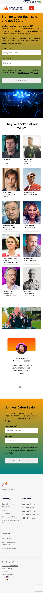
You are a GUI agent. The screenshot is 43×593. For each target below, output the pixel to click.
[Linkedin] (3, 562)
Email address (7, 48)
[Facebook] (10, 562)
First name (6, 59)
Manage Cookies (8, 574)
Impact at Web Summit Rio (10, 521)
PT (38, 2)
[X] (6, 562)
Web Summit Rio (28, 507)
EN (33, 2)
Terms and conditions (10, 566)
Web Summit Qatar (29, 511)
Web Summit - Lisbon (29, 504)
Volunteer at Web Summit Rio (8, 543)
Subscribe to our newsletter (8, 505)
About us (5, 510)
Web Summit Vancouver (30, 514)
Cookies (5, 571)
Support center (7, 539)
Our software (6, 513)
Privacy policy (7, 568)
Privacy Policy (23, 73)
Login (27, 2)
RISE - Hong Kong (28, 518)
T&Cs (36, 73)
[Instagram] (13, 562)
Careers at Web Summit (10, 517)
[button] (38, 8)
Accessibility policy (9, 548)
